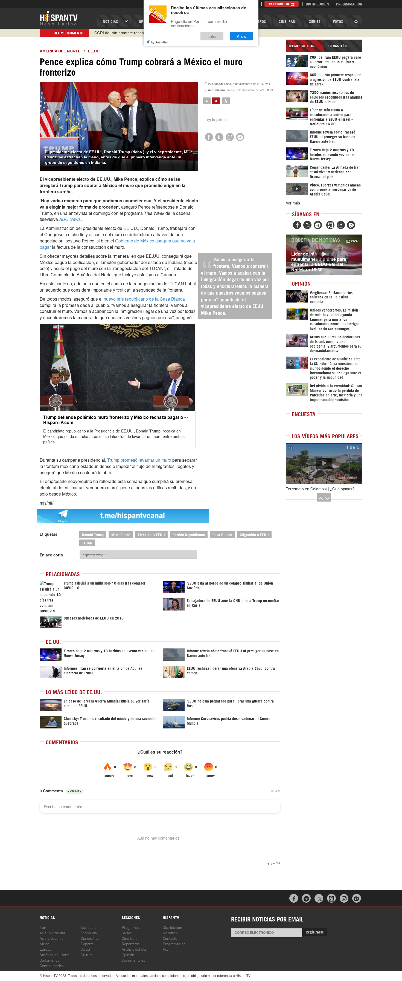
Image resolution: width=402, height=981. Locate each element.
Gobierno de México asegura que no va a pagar (117, 244)
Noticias (110, 21)
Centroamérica (52, 965)
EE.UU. (94, 51)
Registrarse (315, 932)
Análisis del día (134, 949)
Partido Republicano (189, 534)
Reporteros (130, 943)
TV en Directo (279, 4)
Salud (85, 949)
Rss (165, 949)
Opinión (128, 954)
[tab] (305, 46)
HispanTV (59, 18)
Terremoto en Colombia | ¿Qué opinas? (320, 488)
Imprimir (219, 119)
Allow (241, 36)
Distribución (317, 4)
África (44, 943)
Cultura (87, 954)
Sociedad (88, 927)
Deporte (87, 943)
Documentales (133, 960)
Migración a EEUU (254, 534)
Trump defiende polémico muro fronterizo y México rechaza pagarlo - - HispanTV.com (115, 419)
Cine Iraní (287, 21)
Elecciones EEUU (151, 534)
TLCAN (87, 543)
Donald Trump (93, 534)
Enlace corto (51, 555)
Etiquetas (48, 534)
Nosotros (170, 932)
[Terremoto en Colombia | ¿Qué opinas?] (324, 463)
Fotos (338, 21)
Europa (45, 949)
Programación (349, 4)
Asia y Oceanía (51, 938)
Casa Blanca (222, 534)
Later (212, 36)
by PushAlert (159, 42)
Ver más (293, 203)
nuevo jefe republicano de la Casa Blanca (144, 299)
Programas (130, 927)
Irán (43, 927)
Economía (89, 932)
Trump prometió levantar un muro (139, 460)
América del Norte (60, 51)
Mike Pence (120, 534)
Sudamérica (49, 960)
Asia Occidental (52, 932)
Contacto (170, 938)
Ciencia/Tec (90, 938)
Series (315, 21)
